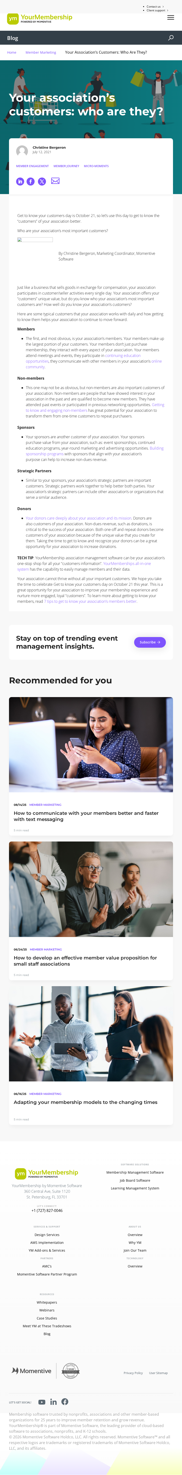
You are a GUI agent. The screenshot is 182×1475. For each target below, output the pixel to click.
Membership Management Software (135, 1172)
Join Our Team (135, 1250)
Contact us (154, 6)
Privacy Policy (133, 1373)
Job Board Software (135, 1180)
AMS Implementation (47, 1242)
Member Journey (66, 166)
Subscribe (148, 642)
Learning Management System (135, 1188)
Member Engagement (32, 166)
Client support (156, 10)
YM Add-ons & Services (47, 1250)
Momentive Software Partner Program (47, 1274)
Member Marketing (41, 52)
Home (11, 52)
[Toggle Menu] (171, 17)
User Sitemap (158, 1373)
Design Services (47, 1234)
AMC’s (47, 1266)
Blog (12, 38)
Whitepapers (47, 1302)
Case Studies (47, 1318)
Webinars (47, 1310)
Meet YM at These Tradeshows (47, 1326)
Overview (135, 1234)
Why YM (135, 1242)
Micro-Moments (96, 166)
